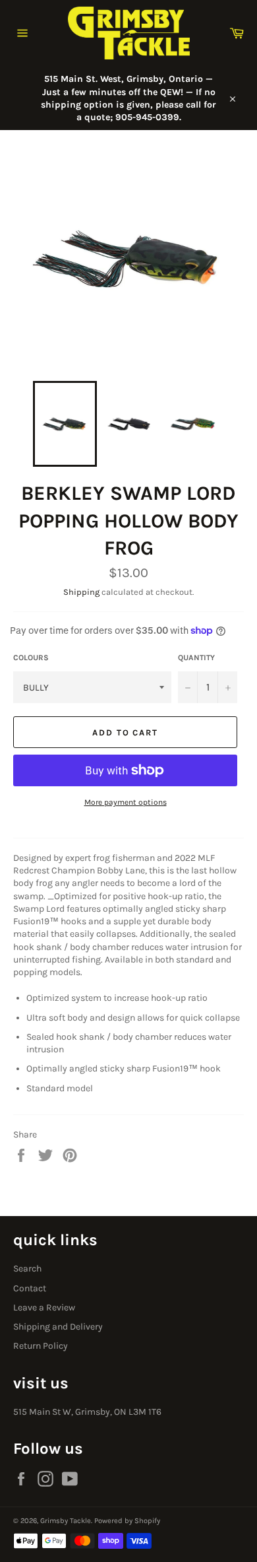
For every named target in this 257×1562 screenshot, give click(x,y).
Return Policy (40, 1345)
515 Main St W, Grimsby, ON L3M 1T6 (87, 1411)
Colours (31, 657)
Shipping (81, 592)
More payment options (125, 802)
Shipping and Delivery (58, 1326)
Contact (29, 1288)
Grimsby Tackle (65, 1520)
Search (27, 1268)
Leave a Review (44, 1307)
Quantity (196, 657)
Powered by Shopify (127, 1520)
